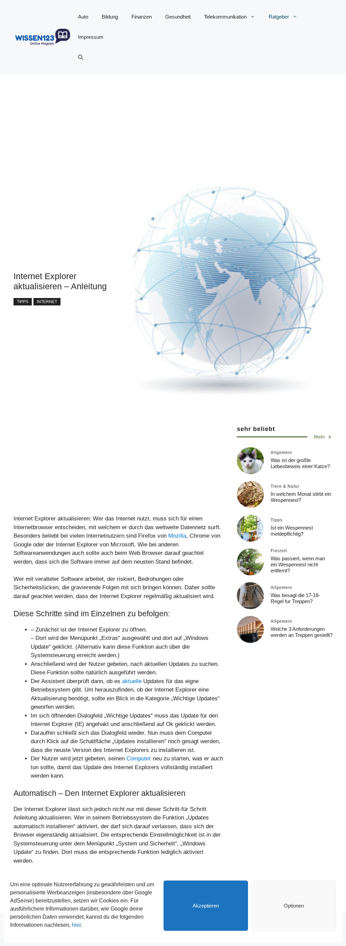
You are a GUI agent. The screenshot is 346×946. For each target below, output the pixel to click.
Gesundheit (178, 17)
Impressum (90, 37)
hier (76, 925)
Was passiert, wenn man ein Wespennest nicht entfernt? (298, 564)
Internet (47, 301)
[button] (80, 57)
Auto (83, 17)
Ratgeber (279, 17)
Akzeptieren (206, 906)
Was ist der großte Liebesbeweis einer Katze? (300, 463)
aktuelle (132, 681)
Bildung (110, 17)
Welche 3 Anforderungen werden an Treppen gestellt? (301, 632)
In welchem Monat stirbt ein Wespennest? (301, 497)
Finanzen (141, 17)
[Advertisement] (173, 121)
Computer (138, 758)
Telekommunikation (225, 17)
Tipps (22, 301)
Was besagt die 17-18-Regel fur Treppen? (295, 598)
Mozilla (177, 536)
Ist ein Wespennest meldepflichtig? (292, 531)
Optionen (294, 906)
